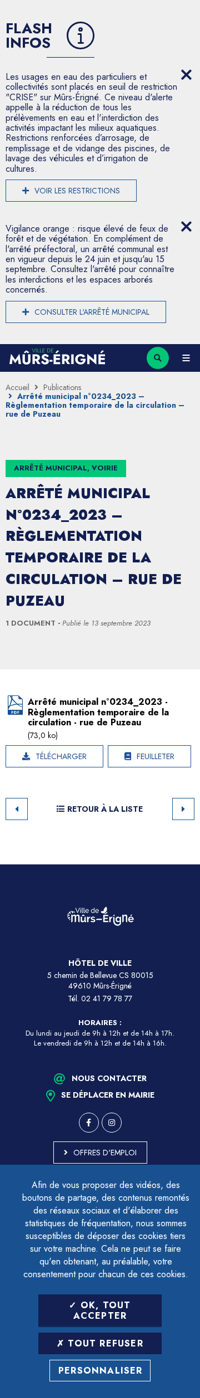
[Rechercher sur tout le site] (158, 358)
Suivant (183, 809)
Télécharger (61, 756)
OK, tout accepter (102, 1310)
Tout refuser (103, 1343)
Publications (62, 387)
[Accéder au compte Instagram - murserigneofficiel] (112, 1123)
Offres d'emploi (105, 1152)
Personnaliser (100, 1370)
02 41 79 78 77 (106, 998)
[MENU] (186, 358)
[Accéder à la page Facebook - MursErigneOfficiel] (89, 1123)
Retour (17, 809)
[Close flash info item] (186, 74)
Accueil (17, 387)
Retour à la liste (105, 809)
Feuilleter (155, 756)
